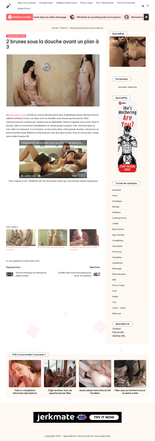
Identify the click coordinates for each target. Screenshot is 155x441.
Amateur (116, 190)
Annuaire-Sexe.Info (127, 87)
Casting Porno (119, 218)
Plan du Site (118, 332)
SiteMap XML (118, 335)
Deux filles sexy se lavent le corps (51, 247)
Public (115, 296)
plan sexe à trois (17, 115)
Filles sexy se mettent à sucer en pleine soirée (130, 392)
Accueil (55, 28)
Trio (114, 302)
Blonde (115, 206)
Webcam (116, 313)
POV (114, 291)
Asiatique (117, 201)
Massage (116, 268)
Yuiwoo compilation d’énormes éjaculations (25, 392)
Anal (114, 195)
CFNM (115, 223)
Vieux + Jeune (119, 307)
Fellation (116, 212)
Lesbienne (117, 263)
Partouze (116, 251)
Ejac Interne (118, 229)
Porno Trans (118, 285)
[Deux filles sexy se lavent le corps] (52, 237)
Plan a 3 (64, 28)
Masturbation (119, 274)
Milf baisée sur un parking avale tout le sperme (76, 17)
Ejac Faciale (118, 235)
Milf (114, 279)
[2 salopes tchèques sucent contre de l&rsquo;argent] (84, 237)
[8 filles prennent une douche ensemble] (20, 237)
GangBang (117, 240)
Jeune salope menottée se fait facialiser (95, 392)
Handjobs (117, 257)
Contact (116, 328)
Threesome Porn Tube (16, 36)
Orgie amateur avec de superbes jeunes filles (60, 392)
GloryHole (117, 246)
